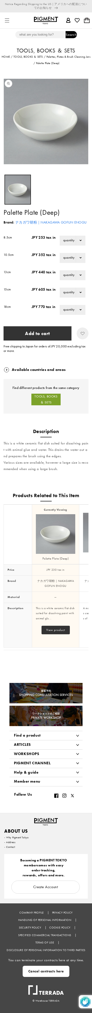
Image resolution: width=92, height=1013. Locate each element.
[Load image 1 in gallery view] (18, 189)
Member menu (27, 781)
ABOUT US (16, 831)
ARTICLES (22, 744)
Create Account (45, 886)
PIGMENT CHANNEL (32, 763)
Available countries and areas (39, 369)
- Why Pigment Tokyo (16, 837)
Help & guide (26, 772)
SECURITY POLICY (30, 927)
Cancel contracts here (46, 971)
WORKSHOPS (26, 753)
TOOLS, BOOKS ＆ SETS (45, 399)
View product (55, 630)
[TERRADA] (46, 987)
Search (71, 35)
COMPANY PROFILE (32, 913)
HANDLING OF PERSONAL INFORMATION (45, 920)
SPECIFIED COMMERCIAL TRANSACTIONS (45, 935)
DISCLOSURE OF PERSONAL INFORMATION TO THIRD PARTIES (46, 950)
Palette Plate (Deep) (55, 558)
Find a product (27, 735)
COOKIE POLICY (60, 927)
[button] (7, 20)
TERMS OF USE (45, 942)
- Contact (9, 847)
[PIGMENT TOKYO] (46, 820)
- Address (9, 842)
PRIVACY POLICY (62, 913)
